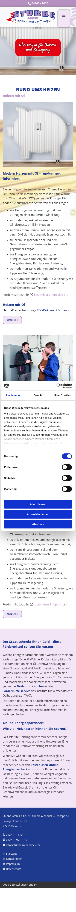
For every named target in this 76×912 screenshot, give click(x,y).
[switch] (67, 467)
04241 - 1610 (39, 3)
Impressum (13, 863)
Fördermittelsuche (29, 686)
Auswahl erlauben (38, 514)
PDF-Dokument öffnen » (53, 310)
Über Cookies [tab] (62, 395)
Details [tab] (38, 395)
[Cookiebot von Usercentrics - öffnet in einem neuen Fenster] (56, 385)
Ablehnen (38, 524)
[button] (12, 320)
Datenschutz (13, 869)
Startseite (11, 853)
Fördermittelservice (16, 691)
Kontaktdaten (14, 858)
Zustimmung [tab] (14, 395)
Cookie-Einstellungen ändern (20, 884)
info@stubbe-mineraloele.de (23, 845)
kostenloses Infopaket (48, 295)
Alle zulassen (38, 504)
